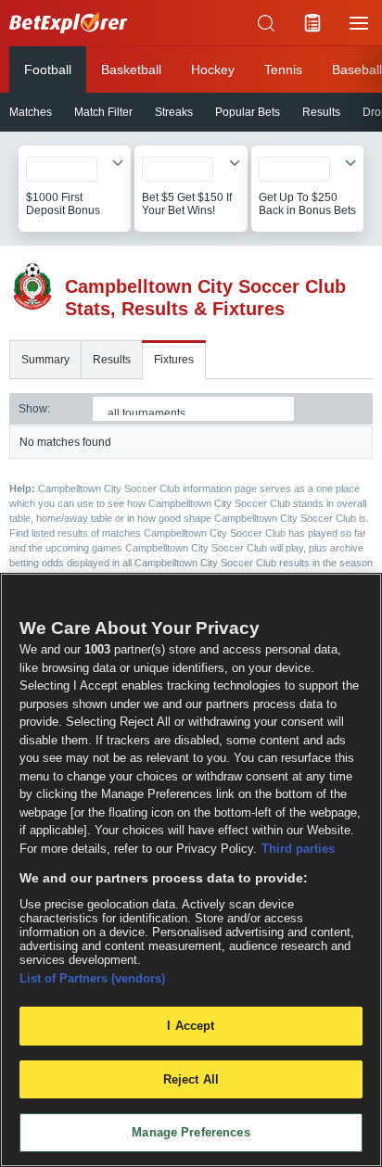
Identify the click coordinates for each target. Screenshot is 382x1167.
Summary (45, 359)
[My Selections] (312, 23)
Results (321, 112)
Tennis (283, 69)
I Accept (190, 1026)
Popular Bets (247, 112)
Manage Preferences (190, 1132)
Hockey (213, 69)
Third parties (298, 849)
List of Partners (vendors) (92, 978)
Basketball (131, 69)
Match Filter (103, 112)
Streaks (174, 112)
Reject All (191, 1079)
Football (47, 69)
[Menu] (359, 23)
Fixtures (174, 359)
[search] (266, 23)
